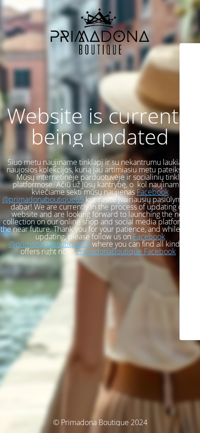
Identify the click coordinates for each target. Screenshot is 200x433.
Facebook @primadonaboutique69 (87, 240)
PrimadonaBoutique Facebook (126, 251)
